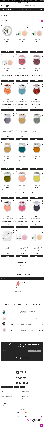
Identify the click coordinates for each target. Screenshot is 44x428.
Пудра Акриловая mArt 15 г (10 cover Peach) (7, 71)
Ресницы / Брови (23, 9)
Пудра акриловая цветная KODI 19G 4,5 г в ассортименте (7, 101)
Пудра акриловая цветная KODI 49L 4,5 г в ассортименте (36, 101)
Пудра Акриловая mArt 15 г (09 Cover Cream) (36, 42)
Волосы (15, 9)
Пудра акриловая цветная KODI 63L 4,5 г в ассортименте (7, 130)
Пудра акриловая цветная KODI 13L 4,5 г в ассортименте (22, 101)
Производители (25, 398)
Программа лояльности (5, 401)
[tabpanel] (22, 286)
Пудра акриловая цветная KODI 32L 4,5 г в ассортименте (36, 159)
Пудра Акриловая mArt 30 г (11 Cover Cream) (28, 318)
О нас (2, 391)
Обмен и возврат (4, 398)
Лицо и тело (33, 9)
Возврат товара (25, 391)
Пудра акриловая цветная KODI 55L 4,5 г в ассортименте (36, 218)
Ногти (2, 9)
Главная (2, 12)
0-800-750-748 (26, 2)
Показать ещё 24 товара (22, 262)
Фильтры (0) (42, 21)
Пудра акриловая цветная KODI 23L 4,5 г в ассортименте (7, 218)
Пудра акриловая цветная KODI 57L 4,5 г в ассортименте (22, 130)
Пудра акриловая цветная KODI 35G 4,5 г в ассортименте (22, 188)
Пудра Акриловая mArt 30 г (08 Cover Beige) (36, 247)
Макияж (40, 9)
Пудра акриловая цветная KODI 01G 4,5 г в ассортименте (36, 188)
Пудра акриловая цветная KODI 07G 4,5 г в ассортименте (22, 71)
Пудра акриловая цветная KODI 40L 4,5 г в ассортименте (22, 159)
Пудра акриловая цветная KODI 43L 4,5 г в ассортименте (7, 188)
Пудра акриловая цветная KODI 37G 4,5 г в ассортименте (22, 218)
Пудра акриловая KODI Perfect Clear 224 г (28, 330)
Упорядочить (4, 20)
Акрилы (3, 278)
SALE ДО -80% (4, 403)
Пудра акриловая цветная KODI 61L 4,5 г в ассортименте (36, 130)
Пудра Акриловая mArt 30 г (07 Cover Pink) (22, 247)
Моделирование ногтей (12, 12)
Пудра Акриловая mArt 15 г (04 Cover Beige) (22, 42)
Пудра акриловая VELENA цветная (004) (24, 283)
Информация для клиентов (6, 396)
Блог (23, 401)
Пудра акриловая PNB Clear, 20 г (26, 324)
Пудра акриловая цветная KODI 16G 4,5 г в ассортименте (36, 71)
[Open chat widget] (41, 425)
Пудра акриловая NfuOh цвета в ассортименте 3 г (7, 247)
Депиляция (9, 9)
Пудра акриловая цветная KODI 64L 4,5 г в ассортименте (7, 159)
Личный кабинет (25, 396)
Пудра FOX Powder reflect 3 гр (7, 42)
